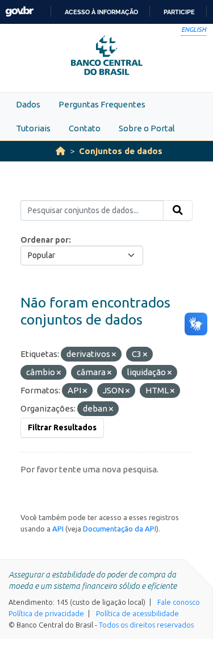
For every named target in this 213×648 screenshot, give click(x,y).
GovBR (19, 11)
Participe (179, 12)
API (58, 529)
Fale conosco (178, 602)
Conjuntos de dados (120, 151)
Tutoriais (33, 128)
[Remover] (114, 354)
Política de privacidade (46, 613)
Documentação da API (119, 529)
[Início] (60, 151)
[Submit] (178, 210)
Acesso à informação (101, 12)
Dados (28, 104)
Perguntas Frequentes (102, 104)
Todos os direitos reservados (146, 625)
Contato (85, 128)
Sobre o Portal (147, 128)
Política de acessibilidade (137, 613)
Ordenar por (44, 239)
